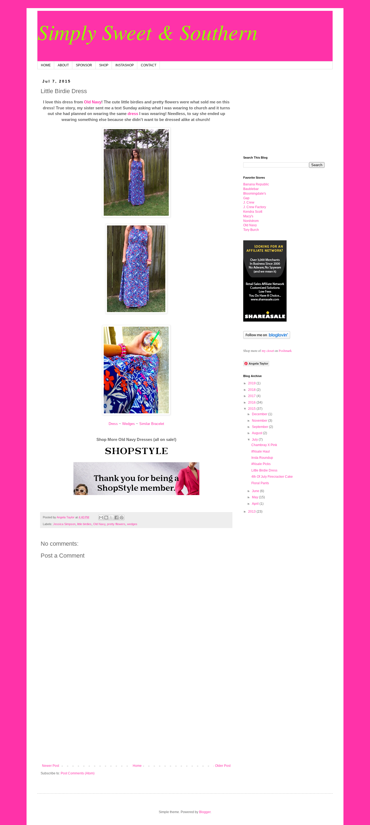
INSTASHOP (124, 65)
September (260, 427)
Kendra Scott (252, 212)
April (255, 504)
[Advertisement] (136, 719)
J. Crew (248, 202)
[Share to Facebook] (116, 517)
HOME (46, 65)
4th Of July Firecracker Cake (272, 477)
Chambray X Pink (264, 445)
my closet (268, 350)
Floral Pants (260, 483)
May (255, 497)
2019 (252, 383)
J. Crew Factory (254, 207)
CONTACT (148, 65)
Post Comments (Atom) (78, 773)
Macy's (248, 216)
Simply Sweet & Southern (147, 31)
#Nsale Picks (261, 464)
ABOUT (63, 65)
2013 (252, 511)
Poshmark (285, 350)
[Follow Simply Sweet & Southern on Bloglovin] (266, 338)
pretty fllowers (116, 524)
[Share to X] (111, 517)
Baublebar (251, 189)
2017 (252, 396)
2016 (252, 402)
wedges (132, 524)
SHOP (103, 65)
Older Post (223, 766)
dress (133, 113)
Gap (246, 198)
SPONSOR (84, 65)
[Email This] (101, 517)
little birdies (84, 524)
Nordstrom (251, 221)
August (257, 433)
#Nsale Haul (260, 451)
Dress (113, 424)
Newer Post (50, 766)
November (260, 421)
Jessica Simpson (64, 524)
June (256, 491)
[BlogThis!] (106, 517)
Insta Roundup (262, 458)
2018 (252, 390)
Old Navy (92, 102)
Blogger (204, 812)
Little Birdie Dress (264, 470)
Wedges (128, 424)
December (260, 414)
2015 (252, 409)
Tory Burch (251, 230)
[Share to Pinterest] (121, 517)
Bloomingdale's (254, 193)
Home (137, 766)
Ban (256, 184)
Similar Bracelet (151, 424)
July (255, 439)
